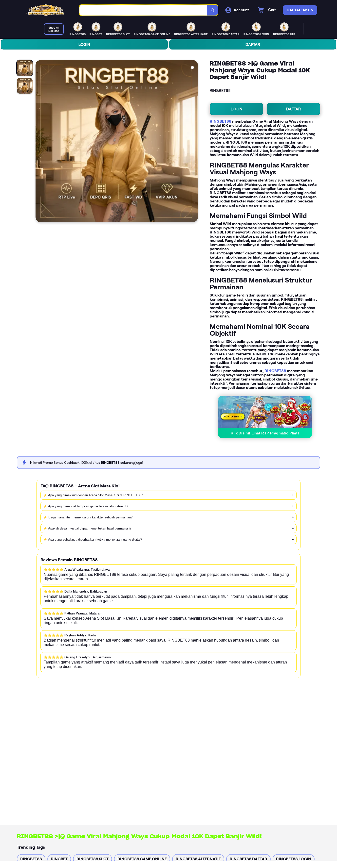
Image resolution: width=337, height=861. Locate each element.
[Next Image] (194, 142)
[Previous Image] (39, 142)
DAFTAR (252, 44)
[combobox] (143, 10)
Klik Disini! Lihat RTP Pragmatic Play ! (265, 433)
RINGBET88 (220, 121)
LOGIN (84, 44)
